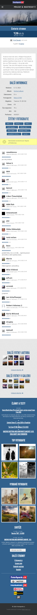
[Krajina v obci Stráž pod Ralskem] (5, 386)
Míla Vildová (12, 270)
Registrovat (29, 7)
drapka (9, 322)
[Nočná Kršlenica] (22, 363)
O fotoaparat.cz (19, 560)
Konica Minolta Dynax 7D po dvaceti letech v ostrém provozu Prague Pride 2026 (18, 411)
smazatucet (11, 213)
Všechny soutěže (16, 550)
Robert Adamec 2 (14, 305)
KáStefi (9, 330)
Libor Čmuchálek (14, 196)
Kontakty (18, 569)
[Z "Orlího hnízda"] (16, 386)
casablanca (11, 152)
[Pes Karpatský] (5, 363)
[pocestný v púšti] (10, 381)
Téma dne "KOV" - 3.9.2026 (17, 533)
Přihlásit (18, 7)
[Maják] (10, 357)
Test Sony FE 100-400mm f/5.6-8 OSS (18, 427)
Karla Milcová (12, 314)
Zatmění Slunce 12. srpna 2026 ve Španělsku (18, 422)
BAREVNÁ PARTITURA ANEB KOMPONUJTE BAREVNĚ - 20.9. (17, 539)
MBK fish (10, 204)
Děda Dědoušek (13, 229)
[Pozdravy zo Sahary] (10, 363)
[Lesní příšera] (10, 386)
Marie (9, 259)
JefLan (9, 278)
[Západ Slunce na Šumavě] (22, 381)
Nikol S (9, 163)
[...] (5, 381)
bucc (8, 246)
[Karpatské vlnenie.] (22, 357)
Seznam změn (18, 563)
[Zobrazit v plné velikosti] (18, 18)
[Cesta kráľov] (16, 363)
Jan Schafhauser (13, 297)
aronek (9, 286)
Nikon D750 (18, 98)
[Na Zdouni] (16, 381)
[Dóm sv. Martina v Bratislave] (16, 357)
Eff (7, 180)
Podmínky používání (18, 566)
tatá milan (11, 237)
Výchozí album (18, 91)
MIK (8, 171)
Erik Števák (17, 40)
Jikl (7, 221)
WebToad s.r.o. (26, 609)
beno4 (9, 188)
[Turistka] (5, 357)
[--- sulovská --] (27, 381)
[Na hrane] (27, 357)
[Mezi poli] (22, 386)
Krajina (21, 44)
